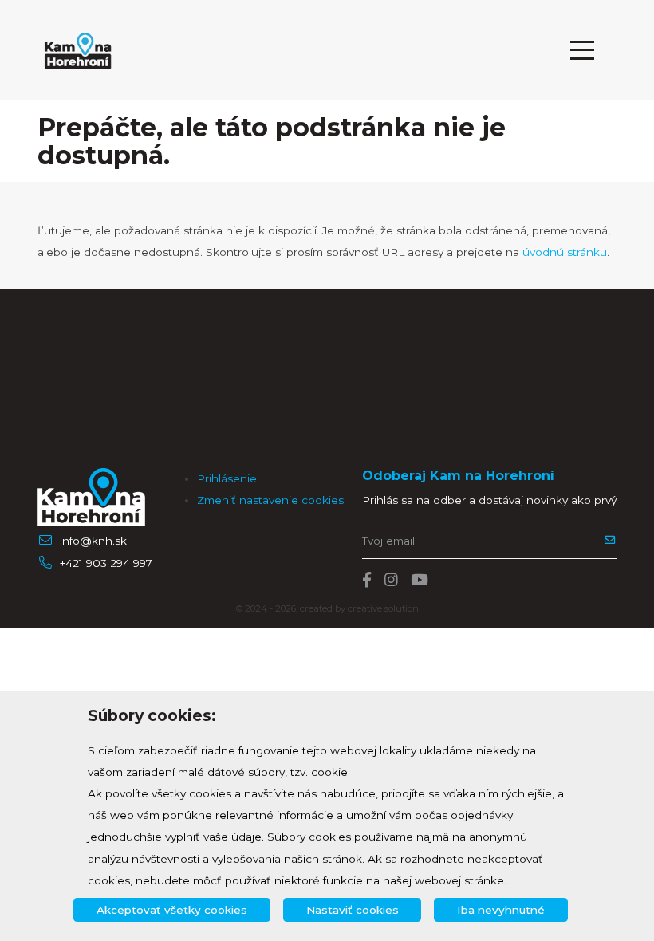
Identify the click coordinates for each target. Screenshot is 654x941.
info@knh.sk (93, 540)
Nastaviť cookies (352, 910)
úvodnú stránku (564, 252)
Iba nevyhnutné (501, 910)
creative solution (383, 608)
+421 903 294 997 (106, 563)
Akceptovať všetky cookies (172, 910)
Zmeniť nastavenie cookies (270, 500)
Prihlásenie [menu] (227, 478)
